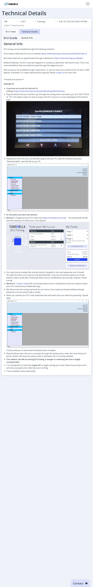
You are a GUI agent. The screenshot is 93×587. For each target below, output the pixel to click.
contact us (60, 72)
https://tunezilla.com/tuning (54, 218)
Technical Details (30, 31)
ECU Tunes (11, 31)
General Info (27, 37)
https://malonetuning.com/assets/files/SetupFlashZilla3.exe (39, 91)
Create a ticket (22, 283)
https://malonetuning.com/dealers (68, 58)
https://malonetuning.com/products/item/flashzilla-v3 (64, 53)
